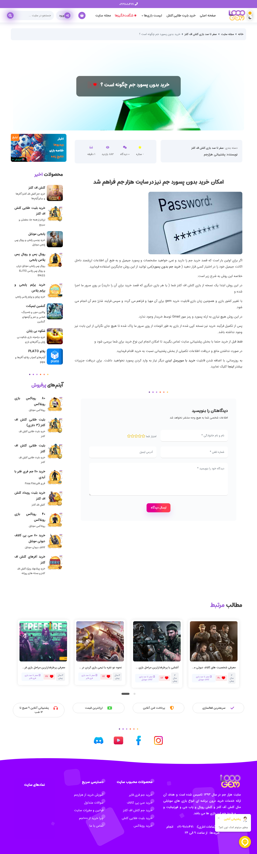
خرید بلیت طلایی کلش (181, 15)
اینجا (231, 366)
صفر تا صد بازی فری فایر (32, 677)
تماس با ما (96, 825)
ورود (61, 15)
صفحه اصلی (208, 15)
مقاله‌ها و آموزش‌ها (201, 677)
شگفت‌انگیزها (124, 15)
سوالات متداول (93, 802)
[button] (125, 694)
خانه (240, 34)
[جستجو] (12, 14)
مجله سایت (103, 15)
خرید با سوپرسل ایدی (180, 360)
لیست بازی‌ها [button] (152, 15)
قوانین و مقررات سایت (88, 810)
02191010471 (127, 4)
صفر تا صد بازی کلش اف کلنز (201, 34)
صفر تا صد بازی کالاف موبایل (89, 678)
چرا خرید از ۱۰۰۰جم (91, 818)
